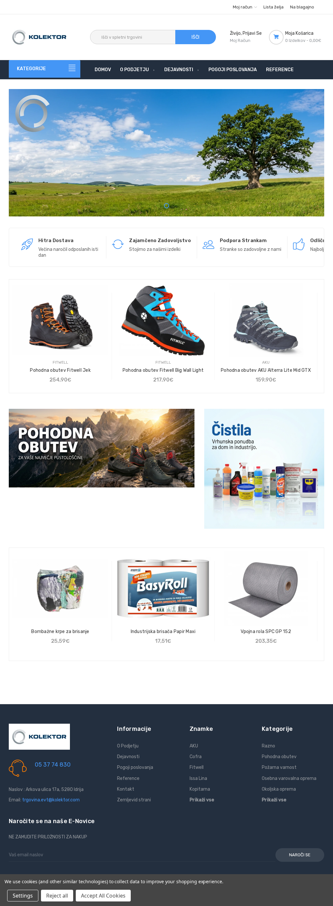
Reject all (57, 895)
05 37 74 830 (53, 764)
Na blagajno (302, 7)
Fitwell (197, 767)
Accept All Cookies (103, 895)
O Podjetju (134, 69)
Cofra (196, 756)
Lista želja (273, 7)
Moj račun (243, 7)
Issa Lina (198, 778)
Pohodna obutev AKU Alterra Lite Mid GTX (266, 370)
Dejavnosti (178, 69)
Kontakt (125, 789)
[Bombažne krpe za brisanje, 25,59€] (60, 588)
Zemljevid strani (134, 800)
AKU (194, 746)
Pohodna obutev (279, 756)
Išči (195, 37)
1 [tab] (166, 205)
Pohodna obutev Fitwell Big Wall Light (163, 370)
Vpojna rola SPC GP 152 (266, 631)
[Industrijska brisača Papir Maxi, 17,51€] (163, 588)
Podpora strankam (243, 240)
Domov (103, 69)
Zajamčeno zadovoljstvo (160, 240)
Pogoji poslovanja (232, 69)
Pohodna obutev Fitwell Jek (60, 370)
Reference (280, 69)
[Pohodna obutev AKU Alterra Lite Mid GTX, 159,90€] (266, 320)
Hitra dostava (55, 240)
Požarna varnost (279, 767)
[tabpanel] (166, 179)
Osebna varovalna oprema (289, 778)
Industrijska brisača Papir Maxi (163, 631)
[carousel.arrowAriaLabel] (27, 244)
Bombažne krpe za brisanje (60, 631)
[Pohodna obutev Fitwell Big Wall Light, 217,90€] (163, 320)
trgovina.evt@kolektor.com (51, 800)
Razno (268, 746)
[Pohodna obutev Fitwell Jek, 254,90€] (60, 320)
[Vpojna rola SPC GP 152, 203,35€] (266, 588)
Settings (23, 895)
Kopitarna (200, 789)
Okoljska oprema (279, 789)
